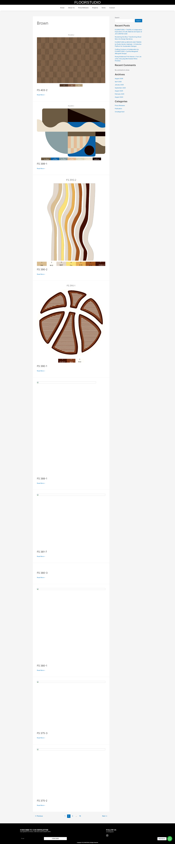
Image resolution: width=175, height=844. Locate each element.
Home (62, 8)
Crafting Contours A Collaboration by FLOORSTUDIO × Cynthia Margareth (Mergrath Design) (127, 51)
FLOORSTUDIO (87, 2)
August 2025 (119, 91)
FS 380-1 (42, 665)
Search (117, 17)
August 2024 (119, 97)
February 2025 (119, 94)
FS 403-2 (42, 90)
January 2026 (119, 85)
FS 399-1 (42, 163)
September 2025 (120, 88)
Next (104, 816)
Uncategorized (119, 112)
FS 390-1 (42, 366)
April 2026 (118, 81)
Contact (112, 8)
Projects (95, 8)
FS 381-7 (42, 551)
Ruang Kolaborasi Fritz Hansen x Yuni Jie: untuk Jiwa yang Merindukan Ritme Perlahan (128, 59)
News (104, 8)
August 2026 (119, 78)
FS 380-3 (42, 572)
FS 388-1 (42, 478)
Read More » (41, 95)
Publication (118, 108)
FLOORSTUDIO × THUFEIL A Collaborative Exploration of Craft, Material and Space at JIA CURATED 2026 (128, 32)
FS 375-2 (42, 800)
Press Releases (83, 8)
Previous (39, 816)
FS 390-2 (42, 269)
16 (80, 816)
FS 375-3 (42, 733)
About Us (71, 8)
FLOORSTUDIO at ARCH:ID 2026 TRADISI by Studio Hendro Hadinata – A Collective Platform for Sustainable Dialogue (128, 44)
